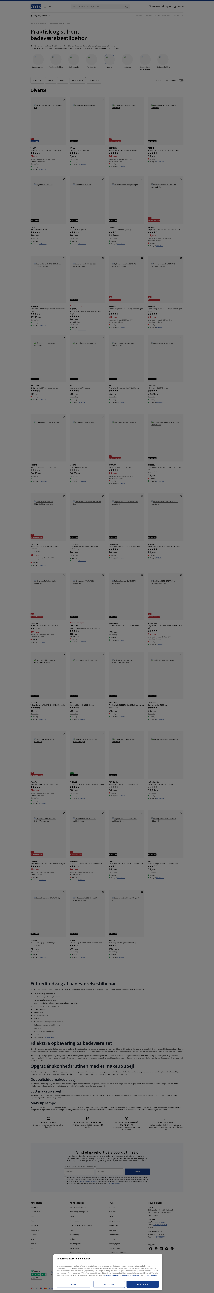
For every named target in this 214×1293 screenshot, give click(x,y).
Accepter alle (142, 1284)
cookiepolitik (152, 1275)
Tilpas (73, 1284)
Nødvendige (109, 1284)
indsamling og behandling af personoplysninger (121, 1275)
